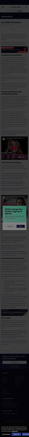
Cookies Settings (6, 434)
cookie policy (15, 431)
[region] (14, 430)
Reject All (16, 434)
